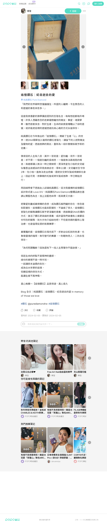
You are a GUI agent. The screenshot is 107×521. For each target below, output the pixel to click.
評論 (81, 324)
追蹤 (74, 11)
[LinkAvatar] (24, 11)
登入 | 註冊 (98, 3)
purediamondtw (39, 303)
